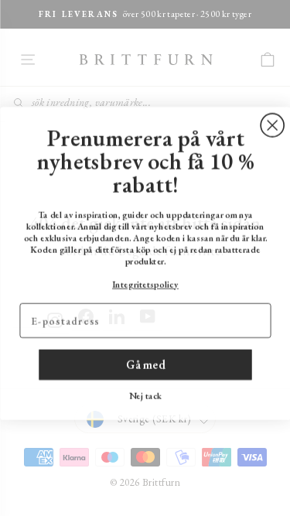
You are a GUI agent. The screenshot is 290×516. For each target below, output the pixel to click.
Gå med (145, 360)
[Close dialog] (272, 120)
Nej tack (145, 392)
